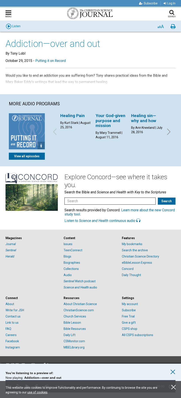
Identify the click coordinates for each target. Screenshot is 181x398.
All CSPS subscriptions (137, 335)
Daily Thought (131, 275)
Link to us (12, 322)
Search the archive (135, 250)
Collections (71, 269)
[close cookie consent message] (173, 387)
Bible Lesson (72, 322)
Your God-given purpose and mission (110, 120)
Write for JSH (15, 310)
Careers (11, 335)
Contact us (13, 316)
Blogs (67, 256)
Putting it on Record (50, 61)
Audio (68, 275)
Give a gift (129, 322)
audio (80, 287)
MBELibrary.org (74, 347)
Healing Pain (72, 115)
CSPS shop (129, 329)
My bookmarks (132, 244)
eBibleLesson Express (137, 262)
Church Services (75, 316)
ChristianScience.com (79, 310)
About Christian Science (80, 304)
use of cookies (37, 392)
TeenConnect (73, 250)
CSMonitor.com (74, 341)
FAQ (8, 329)
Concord (128, 269)
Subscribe (151, 3)
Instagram (13, 347)
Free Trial (128, 316)
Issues (68, 244)
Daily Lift (69, 335)
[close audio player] (173, 372)
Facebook (12, 341)
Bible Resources (75, 329)
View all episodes (27, 156)
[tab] (32, 238)
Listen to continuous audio (100, 221)
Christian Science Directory (140, 256)
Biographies (72, 262)
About (10, 304)
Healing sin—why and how (143, 118)
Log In (171, 3)
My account (130, 304)
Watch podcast (80, 281)
